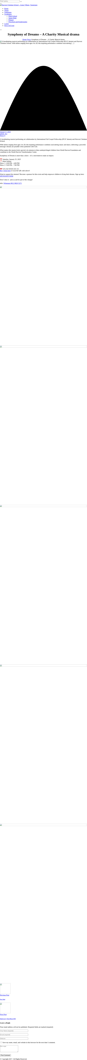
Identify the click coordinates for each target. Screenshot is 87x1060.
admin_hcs (3, 134)
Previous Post (4, 995)
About (6, 10)
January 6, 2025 (5, 132)
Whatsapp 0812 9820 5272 (13, 183)
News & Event (9, 26)
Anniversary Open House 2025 (8, 1018)
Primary (11, 20)
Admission (7, 12)
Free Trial (2, 999)
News (29, 39)
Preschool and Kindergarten (17, 22)
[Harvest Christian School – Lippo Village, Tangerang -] (18, 5)
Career (6, 24)
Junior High (12, 18)
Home (6, 8)
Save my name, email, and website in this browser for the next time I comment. (29, 1042)
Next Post (3, 1014)
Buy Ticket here (5, 171)
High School (12, 16)
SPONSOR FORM (6, 176)
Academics (8, 14)
